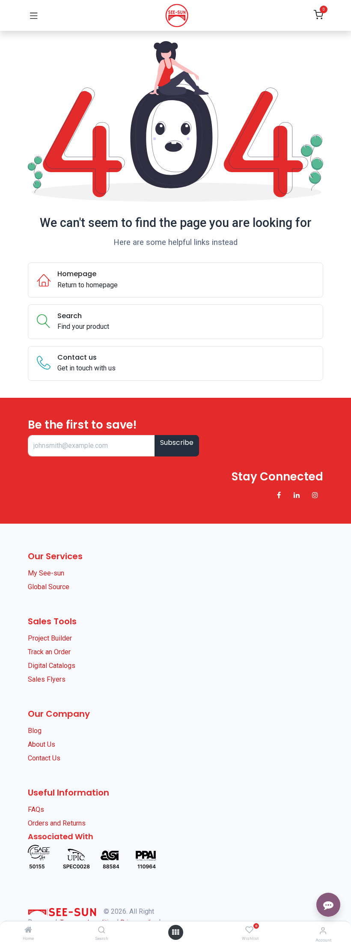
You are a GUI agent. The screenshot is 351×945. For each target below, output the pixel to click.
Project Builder (50, 638)
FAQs (36, 809)
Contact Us (44, 758)
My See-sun (46, 573)
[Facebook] (279, 495)
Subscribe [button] (176, 442)
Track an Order (49, 652)
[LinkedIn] (296, 495)
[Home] (28, 930)
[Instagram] (315, 495)
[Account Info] (323, 931)
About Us (41, 744)
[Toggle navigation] (34, 15)
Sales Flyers (46, 679)
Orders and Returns (57, 823)
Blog (35, 731)
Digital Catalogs (51, 666)
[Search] (102, 930)
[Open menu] (175, 932)
